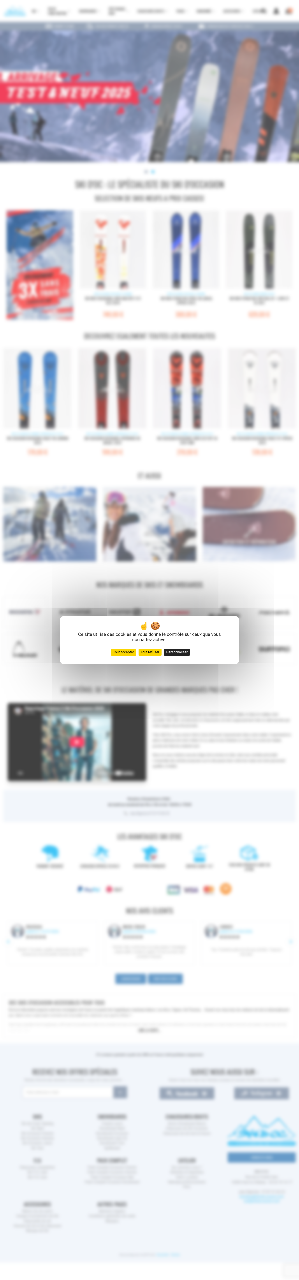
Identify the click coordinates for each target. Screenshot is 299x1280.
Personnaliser (177, 652)
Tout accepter (123, 652)
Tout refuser (150, 652)
